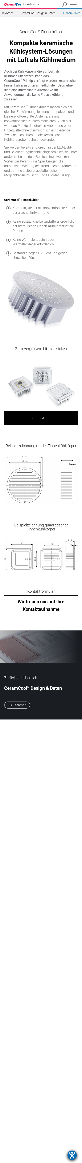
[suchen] (64, 5)
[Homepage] (13, 4)
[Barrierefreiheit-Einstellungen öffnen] (72, 1155)
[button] (32, 418)
